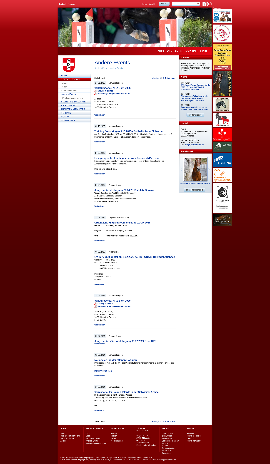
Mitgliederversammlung (72, 98)
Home (144, 4)
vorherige (154, 78)
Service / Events (101, 68)
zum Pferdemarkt (194, 190)
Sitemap (123, 458)
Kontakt (151, 4)
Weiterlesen (99, 115)
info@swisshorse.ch (168, 460)
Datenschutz (101, 458)
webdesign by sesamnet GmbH (140, 458)
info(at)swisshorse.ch (194, 145)
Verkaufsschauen (70, 90)
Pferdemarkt (69, 105)
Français (71, 4)
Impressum (113, 458)
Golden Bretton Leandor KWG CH (195, 184)
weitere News (195, 115)
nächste (171, 78)
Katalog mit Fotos (106, 91)
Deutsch (62, 4)
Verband (66, 113)
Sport (64, 87)
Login (164, 4)
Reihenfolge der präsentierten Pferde (114, 94)
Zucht (65, 83)
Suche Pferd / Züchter (74, 102)
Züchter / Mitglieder (73, 109)
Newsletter (68, 120)
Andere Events (116, 68)
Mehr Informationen (103, 371)
